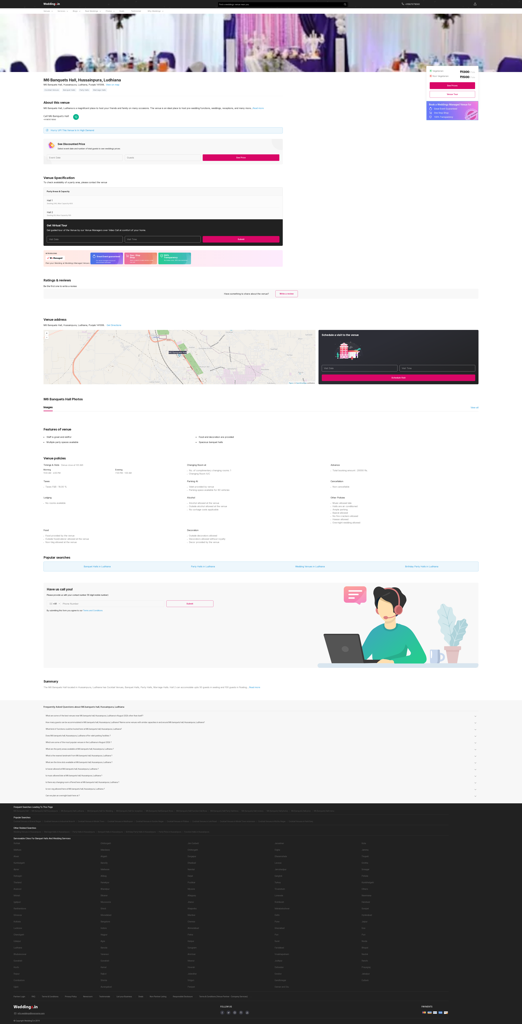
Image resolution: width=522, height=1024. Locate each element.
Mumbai (191, 915)
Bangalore (105, 921)
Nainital (191, 869)
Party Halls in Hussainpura (84, 832)
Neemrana (366, 895)
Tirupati (365, 856)
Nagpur (104, 934)
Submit (241, 239)
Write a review (287, 294)
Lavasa (278, 863)
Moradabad (106, 915)
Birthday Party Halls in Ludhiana (421, 566)
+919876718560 (50, 119)
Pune (277, 921)
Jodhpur (278, 960)
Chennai (191, 921)
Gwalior (278, 974)
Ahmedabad (193, 928)
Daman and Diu (282, 987)
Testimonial (136, 11)
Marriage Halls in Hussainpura (56, 832)
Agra (103, 941)
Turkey (278, 882)
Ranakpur (105, 882)
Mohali (17, 895)
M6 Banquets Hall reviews (253, 811)
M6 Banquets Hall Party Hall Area (224, 811)
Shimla (104, 980)
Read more (258, 108)
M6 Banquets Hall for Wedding (100, 811)
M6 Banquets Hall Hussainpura (45, 811)
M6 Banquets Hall (21, 811)
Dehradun (279, 967)
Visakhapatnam (282, 954)
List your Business (124, 996)
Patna (190, 934)
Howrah (191, 967)
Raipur (17, 974)
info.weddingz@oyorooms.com (31, 1013)
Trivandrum (280, 889)
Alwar (16, 856)
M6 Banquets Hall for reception (129, 811)
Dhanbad (192, 863)
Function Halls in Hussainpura (196, 832)
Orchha (365, 863)
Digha (277, 850)
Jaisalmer (279, 843)
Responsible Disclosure (183, 996)
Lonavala (279, 895)
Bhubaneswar (20, 954)
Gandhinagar (280, 980)
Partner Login (19, 996)
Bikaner (104, 895)
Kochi (16, 967)
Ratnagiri (18, 876)
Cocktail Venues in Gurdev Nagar (150, 821)
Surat (277, 941)
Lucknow (18, 928)
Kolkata (17, 921)
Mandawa (105, 850)
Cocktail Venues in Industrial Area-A (59, 821)
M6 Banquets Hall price (301, 811)
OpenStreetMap (301, 383)
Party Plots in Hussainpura (170, 832)
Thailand (17, 882)
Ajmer (16, 869)
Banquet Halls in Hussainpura (110, 832)
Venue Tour (452, 94)
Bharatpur (105, 889)
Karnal (103, 967)
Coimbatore (19, 980)
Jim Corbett (193, 843)
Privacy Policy (71, 996)
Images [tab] (48, 407)
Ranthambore (20, 908)
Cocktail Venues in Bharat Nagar (27, 821)
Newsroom (88, 996)
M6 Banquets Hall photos (277, 811)
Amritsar (192, 954)
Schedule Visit (398, 378)
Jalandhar (192, 974)
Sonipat (365, 908)
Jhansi (191, 902)
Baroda (104, 947)
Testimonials (104, 996)
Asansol (17, 889)
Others (365, 889)
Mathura (17, 850)
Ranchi (365, 960)
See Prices (452, 85)
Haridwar (366, 902)
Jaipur (364, 921)
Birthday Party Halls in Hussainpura (141, 832)
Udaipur (17, 941)
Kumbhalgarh (368, 882)
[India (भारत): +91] (53, 604)
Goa (363, 928)
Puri (276, 934)
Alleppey (192, 895)
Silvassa (18, 915)
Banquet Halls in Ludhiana (97, 566)
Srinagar (365, 869)
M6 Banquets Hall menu (324, 811)
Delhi (277, 915)
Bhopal (365, 947)
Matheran (105, 869)
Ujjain (16, 987)
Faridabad (279, 947)
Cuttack (365, 980)
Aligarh (104, 856)
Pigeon (291, 383)
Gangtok (278, 876)
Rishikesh (279, 902)
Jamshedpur (280, 869)
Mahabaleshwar (282, 908)
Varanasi (105, 954)
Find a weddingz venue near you (234, 4)
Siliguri (191, 980)
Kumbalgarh (19, 863)
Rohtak (17, 843)
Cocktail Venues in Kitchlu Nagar (272, 821)
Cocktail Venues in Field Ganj (301, 821)
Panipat (191, 987)
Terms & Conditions (50, 996)
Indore (104, 928)
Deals (121, 11)
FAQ (33, 996)
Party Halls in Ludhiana (203, 566)
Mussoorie (106, 902)
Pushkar (191, 882)
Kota (364, 843)
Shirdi (103, 908)
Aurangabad (106, 987)
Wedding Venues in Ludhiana (310, 566)
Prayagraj (366, 967)
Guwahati (18, 960)
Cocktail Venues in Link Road (204, 821)
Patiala (365, 876)
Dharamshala (281, 856)
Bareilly (104, 863)
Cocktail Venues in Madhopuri (120, 821)
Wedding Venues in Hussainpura (27, 832)
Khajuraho (192, 908)
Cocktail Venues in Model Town (91, 821)
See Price (241, 157)
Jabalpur (366, 974)
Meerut (191, 960)
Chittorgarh (106, 843)
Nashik (365, 954)
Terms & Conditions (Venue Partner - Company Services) (223, 996)
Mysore (191, 889)
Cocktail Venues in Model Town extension (237, 821)
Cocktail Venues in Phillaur (178, 821)
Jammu (365, 850)
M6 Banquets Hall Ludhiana (72, 811)
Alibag (104, 876)
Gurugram (192, 947)
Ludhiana (18, 947)
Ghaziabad (280, 928)
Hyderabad (367, 915)
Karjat (190, 876)
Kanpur (191, 941)
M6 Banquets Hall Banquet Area (159, 811)
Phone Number (71, 603)
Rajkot (103, 974)
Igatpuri (17, 902)
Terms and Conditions (93, 610)
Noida (364, 941)
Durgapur (192, 856)
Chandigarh (19, 934)
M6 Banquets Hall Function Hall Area (191, 811)
